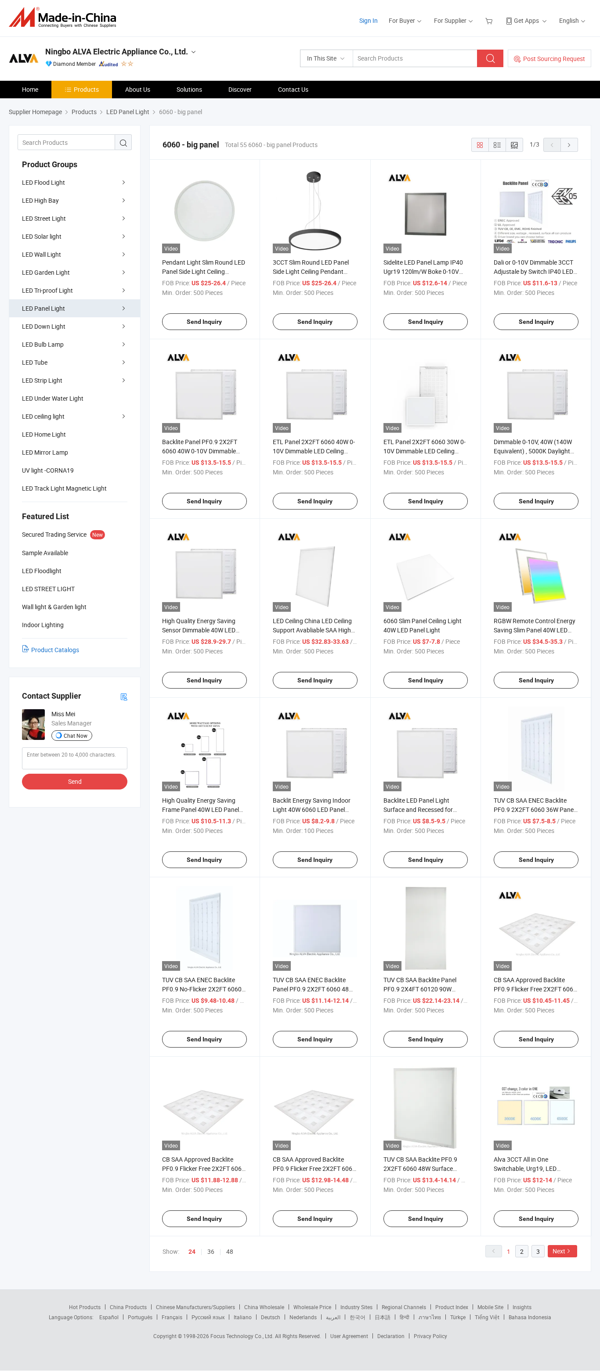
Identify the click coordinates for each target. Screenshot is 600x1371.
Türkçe (458, 1317)
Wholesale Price (312, 1306)
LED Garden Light (46, 272)
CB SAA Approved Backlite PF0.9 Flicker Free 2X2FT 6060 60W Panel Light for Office (535, 989)
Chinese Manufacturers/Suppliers (195, 1306)
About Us (137, 89)
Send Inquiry (204, 321)
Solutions (189, 89)
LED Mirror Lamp (45, 452)
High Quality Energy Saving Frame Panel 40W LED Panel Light (200, 809)
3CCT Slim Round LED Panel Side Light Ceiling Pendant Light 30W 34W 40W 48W (311, 271)
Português (140, 1317)
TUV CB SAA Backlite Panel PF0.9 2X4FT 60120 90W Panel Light (419, 989)
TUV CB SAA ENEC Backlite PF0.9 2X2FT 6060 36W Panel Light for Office (534, 809)
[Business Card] (123, 696)
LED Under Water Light (52, 398)
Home (30, 89)
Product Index (451, 1306)
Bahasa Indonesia (530, 1317)
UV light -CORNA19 (48, 470)
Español (109, 1317)
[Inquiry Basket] (490, 20)
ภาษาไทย (430, 1317)
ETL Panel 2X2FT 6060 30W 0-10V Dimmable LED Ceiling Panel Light (424, 451)
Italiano (243, 1317)
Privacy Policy (430, 1335)
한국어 (357, 1317)
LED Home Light (44, 434)
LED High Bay (40, 200)
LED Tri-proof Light (47, 290)
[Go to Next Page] (569, 144)
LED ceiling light (43, 416)
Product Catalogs (55, 650)
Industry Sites (356, 1306)
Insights (522, 1306)
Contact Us (293, 89)
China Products (128, 1306)
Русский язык (208, 1317)
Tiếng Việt (487, 1317)
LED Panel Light (43, 308)
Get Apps (526, 20)
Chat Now (75, 735)
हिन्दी (404, 1317)
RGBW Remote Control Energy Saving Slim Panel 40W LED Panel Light (534, 630)
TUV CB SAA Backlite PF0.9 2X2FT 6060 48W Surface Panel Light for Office (420, 1168)
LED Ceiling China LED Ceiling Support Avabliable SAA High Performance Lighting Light (312, 630)
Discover (240, 89)
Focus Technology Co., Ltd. (242, 1335)
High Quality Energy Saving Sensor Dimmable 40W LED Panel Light (198, 630)
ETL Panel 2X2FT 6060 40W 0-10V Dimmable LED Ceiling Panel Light (314, 451)
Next (559, 1251)
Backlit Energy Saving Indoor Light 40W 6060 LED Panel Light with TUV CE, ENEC (312, 809)
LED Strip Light (42, 380)
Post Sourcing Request (554, 58)
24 (191, 1251)
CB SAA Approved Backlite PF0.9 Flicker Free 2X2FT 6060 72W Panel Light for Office (203, 1168)
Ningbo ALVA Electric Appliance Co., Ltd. (116, 51)
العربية (333, 1317)
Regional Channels (404, 1306)
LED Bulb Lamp (43, 344)
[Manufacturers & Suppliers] (65, 17)
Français (172, 1317)
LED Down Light (43, 326)
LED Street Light (44, 218)
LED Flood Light (43, 182)
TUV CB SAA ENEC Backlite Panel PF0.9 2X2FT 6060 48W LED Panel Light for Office (313, 989)
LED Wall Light (41, 254)
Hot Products (85, 1306)
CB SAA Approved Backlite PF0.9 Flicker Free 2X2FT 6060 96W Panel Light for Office (314, 1168)
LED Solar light (41, 236)
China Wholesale (264, 1306)
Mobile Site (490, 1306)
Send (75, 781)
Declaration (391, 1335)
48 (229, 1251)
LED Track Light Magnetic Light (64, 488)
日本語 (382, 1317)
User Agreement (349, 1335)
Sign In (368, 20)
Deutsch (270, 1317)
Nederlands (303, 1317)
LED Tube (34, 362)
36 (210, 1251)
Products (86, 89)
